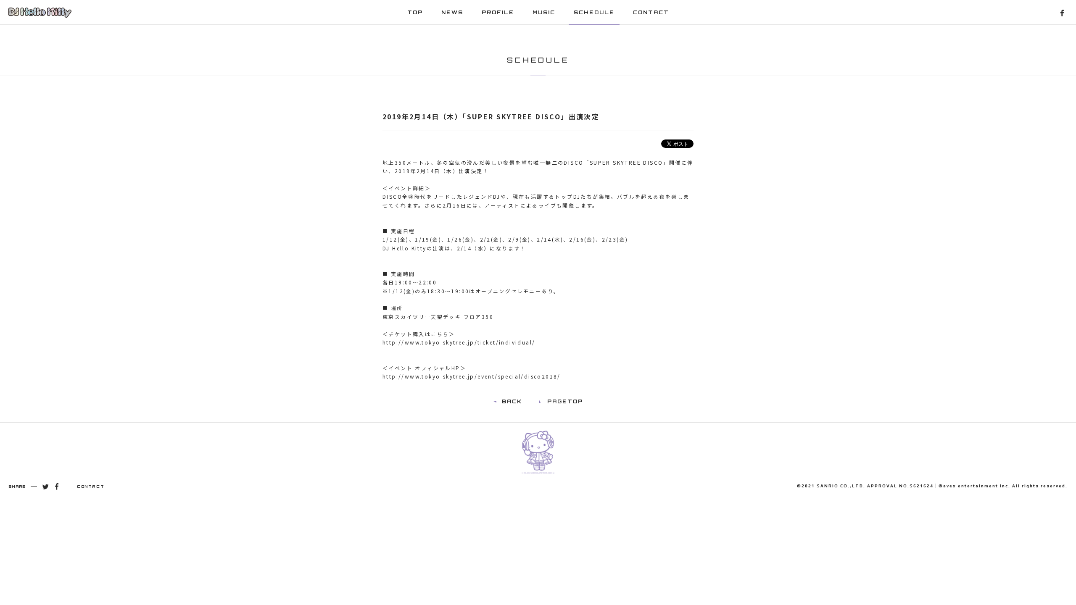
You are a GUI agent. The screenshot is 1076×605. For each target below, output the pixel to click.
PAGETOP (565, 401)
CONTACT (651, 12)
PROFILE (498, 12)
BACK (512, 401)
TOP (415, 12)
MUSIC (544, 12)
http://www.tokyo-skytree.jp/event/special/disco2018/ (471, 376)
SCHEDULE (594, 12)
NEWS (452, 12)
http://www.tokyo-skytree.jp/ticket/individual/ (458, 342)
